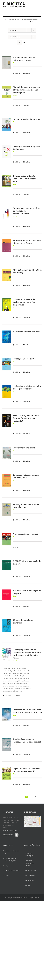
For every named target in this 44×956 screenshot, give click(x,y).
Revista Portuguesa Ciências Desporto (10, 859)
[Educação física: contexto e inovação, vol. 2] (6, 480)
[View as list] (24, 42)
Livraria (7, 875)
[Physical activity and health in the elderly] (6, 275)
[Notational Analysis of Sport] (6, 336)
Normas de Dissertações (29, 854)
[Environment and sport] (6, 453)
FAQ (6, 866)
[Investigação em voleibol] (6, 364)
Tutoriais (27, 885)
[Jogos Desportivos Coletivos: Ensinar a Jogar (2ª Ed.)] (6, 773)
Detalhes (27, 73)
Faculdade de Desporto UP (12, 852)
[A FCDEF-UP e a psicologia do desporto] (6, 565)
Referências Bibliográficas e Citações (30, 863)
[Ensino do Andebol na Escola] (6, 124)
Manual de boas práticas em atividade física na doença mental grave (26, 90)
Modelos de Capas (30, 871)
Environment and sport (24, 448)
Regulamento (29, 880)
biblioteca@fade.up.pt (10, 830)
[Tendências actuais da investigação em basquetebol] (6, 744)
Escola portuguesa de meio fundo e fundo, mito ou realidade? (26, 418)
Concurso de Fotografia (12, 871)
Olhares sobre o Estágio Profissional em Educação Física (25, 179)
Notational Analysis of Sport (26, 331)
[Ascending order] (33, 30)
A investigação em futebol (25, 534)
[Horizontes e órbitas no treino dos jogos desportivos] (6, 391)
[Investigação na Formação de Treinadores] (6, 151)
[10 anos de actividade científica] (6, 625)
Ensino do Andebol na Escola (26, 119)
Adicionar (17, 73)
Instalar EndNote (30, 875)
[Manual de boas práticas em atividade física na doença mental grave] (6, 92)
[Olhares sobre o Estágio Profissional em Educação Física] (6, 181)
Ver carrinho (35, 22)
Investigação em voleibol (24, 359)
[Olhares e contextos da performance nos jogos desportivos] (6, 304)
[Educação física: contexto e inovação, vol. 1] (6, 509)
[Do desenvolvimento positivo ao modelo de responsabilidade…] (6, 213)
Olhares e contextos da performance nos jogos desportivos (24, 302)
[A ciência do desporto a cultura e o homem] (6, 62)
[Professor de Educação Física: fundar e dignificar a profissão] (6, 714)
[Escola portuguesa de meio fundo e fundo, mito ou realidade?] (6, 420)
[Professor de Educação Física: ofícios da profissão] (6, 245)
